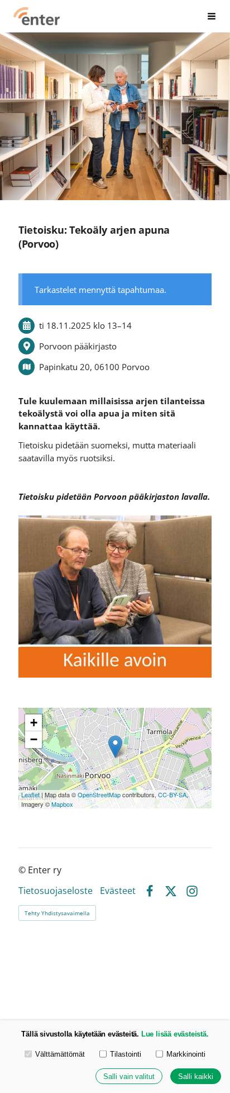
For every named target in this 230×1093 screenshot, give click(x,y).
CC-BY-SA (172, 794)
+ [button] (33, 723)
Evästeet (118, 891)
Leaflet (30, 794)
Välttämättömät (60, 1054)
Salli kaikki (195, 1076)
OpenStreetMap (99, 794)
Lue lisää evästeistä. (175, 1034)
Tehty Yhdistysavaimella (57, 913)
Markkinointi (185, 1054)
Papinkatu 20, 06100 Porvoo (94, 366)
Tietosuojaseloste (55, 891)
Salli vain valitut (129, 1076)
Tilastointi (125, 1054)
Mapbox (62, 803)
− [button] (33, 739)
